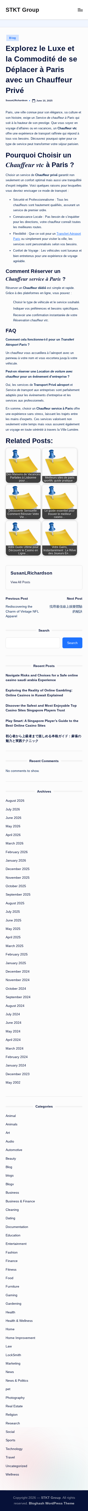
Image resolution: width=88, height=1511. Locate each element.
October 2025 (16, 886)
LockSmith (13, 1355)
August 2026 (15, 800)
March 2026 (14, 843)
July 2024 (13, 1014)
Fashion (12, 1252)
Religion (12, 1414)
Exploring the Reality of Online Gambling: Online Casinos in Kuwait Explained (39, 693)
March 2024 (14, 1048)
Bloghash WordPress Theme (51, 1503)
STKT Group (22, 10)
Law (9, 1346)
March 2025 (14, 946)
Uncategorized (16, 1466)
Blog (12, 38)
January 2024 (16, 1065)
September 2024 (18, 997)
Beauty (11, 1158)
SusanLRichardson (31, 573)
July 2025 (13, 911)
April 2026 (13, 835)
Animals (11, 1124)
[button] (20, 582)
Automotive (14, 1150)
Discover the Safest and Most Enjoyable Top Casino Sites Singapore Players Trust (41, 708)
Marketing (13, 1363)
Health (10, 1312)
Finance (12, 1261)
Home (10, 1329)
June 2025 (13, 920)
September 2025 (18, 894)
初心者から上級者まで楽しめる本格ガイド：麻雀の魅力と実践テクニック (43, 738)
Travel (10, 1457)
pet (8, 1389)
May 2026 (13, 826)
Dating (10, 1218)
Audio (10, 1141)
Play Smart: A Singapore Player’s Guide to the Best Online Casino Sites (42, 723)
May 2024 (13, 1031)
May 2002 (13, 1082)
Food (9, 1278)
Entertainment (16, 1244)
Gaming (11, 1295)
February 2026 (17, 852)
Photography (15, 1398)
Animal (11, 1116)
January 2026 (16, 860)
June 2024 (13, 1022)
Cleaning (12, 1210)
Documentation (17, 1227)
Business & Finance (20, 1201)
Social (10, 1432)
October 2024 (16, 988)
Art (8, 1133)
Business (12, 1192)
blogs (10, 1175)
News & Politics (17, 1380)
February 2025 (17, 954)
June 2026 (13, 818)
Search (44, 630)
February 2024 (17, 1057)
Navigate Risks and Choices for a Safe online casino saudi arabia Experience (42, 678)
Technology (14, 1449)
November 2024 (18, 980)
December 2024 (18, 971)
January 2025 (16, 963)
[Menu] (80, 9)
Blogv (10, 1184)
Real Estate (14, 1406)
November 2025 (18, 877)
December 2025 (18, 869)
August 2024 (15, 1006)
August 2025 (15, 903)
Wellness (12, 1474)
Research (13, 1423)
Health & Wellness (19, 1321)
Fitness (11, 1269)
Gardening (13, 1303)
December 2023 (18, 1074)
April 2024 (13, 1040)
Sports (10, 1440)
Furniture (12, 1286)
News (10, 1372)
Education (13, 1235)
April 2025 (13, 937)
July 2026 (13, 809)
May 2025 (13, 929)
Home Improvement (20, 1338)
